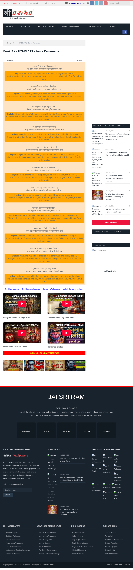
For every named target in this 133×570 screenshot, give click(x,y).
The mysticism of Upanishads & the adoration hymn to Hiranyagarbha (117, 137)
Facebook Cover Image (47, 550)
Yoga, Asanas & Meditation (82, 546)
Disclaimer (118, 565)
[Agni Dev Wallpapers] (107, 486)
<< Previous (8, 60)
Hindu (5, 462)
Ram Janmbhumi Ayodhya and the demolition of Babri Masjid (117, 153)
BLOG (112, 26)
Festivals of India (78, 532)
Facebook (26, 431)
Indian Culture (77, 536)
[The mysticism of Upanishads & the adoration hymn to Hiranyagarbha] (97, 137)
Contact (127, 565)
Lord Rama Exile (111, 271)
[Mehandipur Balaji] (96, 468)
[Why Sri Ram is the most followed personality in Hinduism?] (97, 195)
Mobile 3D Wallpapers (47, 536)
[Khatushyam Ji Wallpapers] (107, 458)
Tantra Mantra (110, 532)
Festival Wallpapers (13, 553)
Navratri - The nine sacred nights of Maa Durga (115, 210)
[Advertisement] (83, 15)
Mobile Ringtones (45, 539)
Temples (120, 126)
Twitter (46, 431)
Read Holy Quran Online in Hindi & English (37, 3)
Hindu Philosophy (79, 550)
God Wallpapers (46, 26)
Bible (19, 478)
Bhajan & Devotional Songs (49, 553)
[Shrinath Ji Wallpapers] (107, 495)
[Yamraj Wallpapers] (118, 467)
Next (126, 262)
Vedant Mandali (111, 553)
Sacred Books (95, 26)
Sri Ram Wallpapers (20, 449)
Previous (95, 262)
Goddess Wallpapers (31, 289)
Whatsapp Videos (45, 546)
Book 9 (15, 43)
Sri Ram (9, 26)
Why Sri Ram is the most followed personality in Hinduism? (114, 197)
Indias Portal (110, 550)
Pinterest (107, 431)
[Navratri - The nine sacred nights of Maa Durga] (97, 210)
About (109, 565)
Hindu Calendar (78, 553)
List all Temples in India (73, 289)
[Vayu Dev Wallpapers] (117, 486)
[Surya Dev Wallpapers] (96, 487)
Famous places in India (114, 539)
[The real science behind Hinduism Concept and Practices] (97, 179)
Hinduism (25, 26)
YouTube (66, 431)
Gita (23, 475)
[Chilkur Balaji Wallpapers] (118, 495)
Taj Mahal (108, 536)
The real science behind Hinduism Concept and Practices (114, 178)
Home (8, 43)
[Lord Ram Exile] (111, 259)
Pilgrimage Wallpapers (14, 543)
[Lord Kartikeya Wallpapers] (118, 476)
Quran (27, 478)
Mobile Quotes (44, 543)
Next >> (79, 60)
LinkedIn (86, 431)
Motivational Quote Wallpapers (18, 550)
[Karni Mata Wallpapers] (118, 458)
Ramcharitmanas (9, 478)
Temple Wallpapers (71, 26)
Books (111, 126)
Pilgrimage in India (79, 539)
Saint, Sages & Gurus (80, 543)
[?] (13, 370)
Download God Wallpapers (106, 449)
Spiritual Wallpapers (13, 546)
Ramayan (30, 475)
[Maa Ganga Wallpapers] (96, 458)
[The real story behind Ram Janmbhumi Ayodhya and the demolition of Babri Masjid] (97, 158)
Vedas (19, 475)
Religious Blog (99, 126)
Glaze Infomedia (48, 565)
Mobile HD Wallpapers (47, 532)
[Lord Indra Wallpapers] (107, 468)
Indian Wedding (111, 543)
